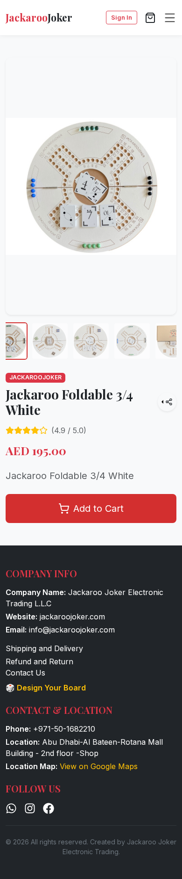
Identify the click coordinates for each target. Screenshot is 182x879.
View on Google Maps (99, 766)
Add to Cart (98, 508)
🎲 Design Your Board (46, 687)
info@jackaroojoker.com (72, 629)
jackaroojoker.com (72, 616)
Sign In (121, 17)
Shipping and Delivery (44, 648)
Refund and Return (39, 661)
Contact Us (25, 672)
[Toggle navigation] (169, 17)
